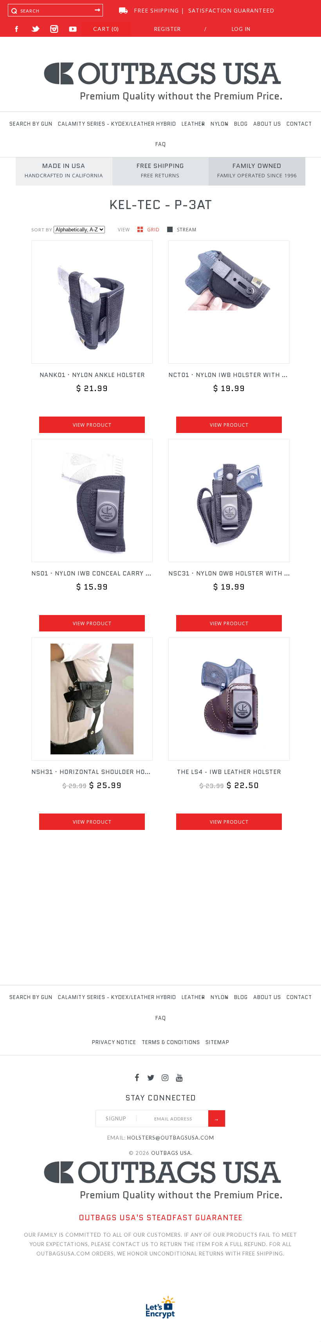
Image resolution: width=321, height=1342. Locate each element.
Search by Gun (30, 124)
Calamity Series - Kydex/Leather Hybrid (117, 124)
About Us (267, 124)
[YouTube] (179, 1077)
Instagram (54, 29)
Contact (299, 124)
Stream (187, 229)
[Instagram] (165, 1077)
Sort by (41, 230)
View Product (92, 425)
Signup (116, 1118)
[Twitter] (151, 1077)
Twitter (35, 29)
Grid (154, 229)
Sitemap (217, 1042)
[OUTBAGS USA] (161, 63)
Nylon (220, 124)
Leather (193, 124)
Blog (241, 124)
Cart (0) (106, 28)
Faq (160, 144)
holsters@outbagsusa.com (170, 1138)
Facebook (17, 29)
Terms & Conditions (171, 1042)
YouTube (73, 29)
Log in (241, 29)
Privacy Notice (114, 1042)
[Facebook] (137, 1077)
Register (167, 29)
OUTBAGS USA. (172, 1153)
